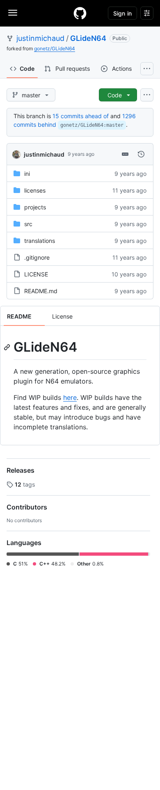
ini (27, 173)
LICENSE (36, 274)
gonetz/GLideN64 (54, 48)
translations (39, 240)
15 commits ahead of (81, 115)
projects (35, 207)
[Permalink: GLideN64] (8, 347)
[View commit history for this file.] (141, 154)
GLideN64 (88, 38)
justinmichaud (40, 38)
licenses (35, 190)
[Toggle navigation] (13, 13)
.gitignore (37, 257)
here (70, 397)
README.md (40, 290)
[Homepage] (80, 13)
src (28, 223)
